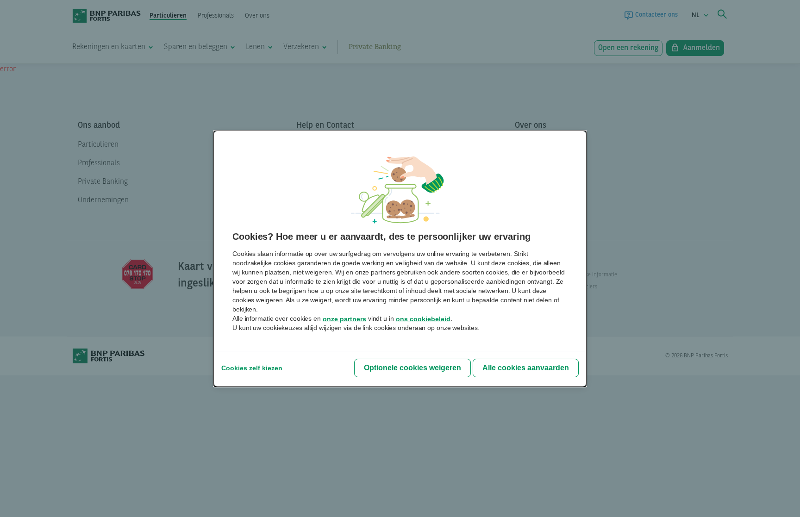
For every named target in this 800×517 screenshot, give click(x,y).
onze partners (344, 319)
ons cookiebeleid (423, 319)
